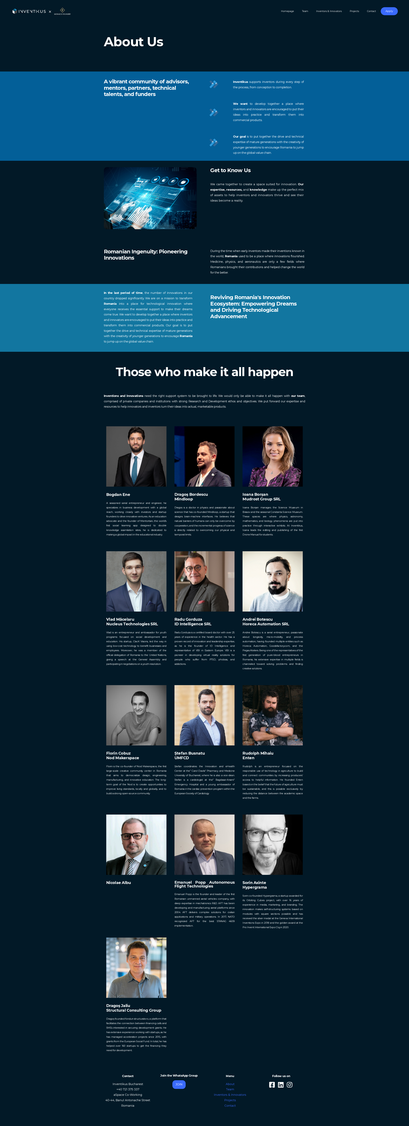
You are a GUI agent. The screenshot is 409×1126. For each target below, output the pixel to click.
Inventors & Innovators (230, 1095)
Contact (230, 1105)
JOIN (179, 1084)
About (230, 1084)
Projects (230, 1100)
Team (230, 1089)
